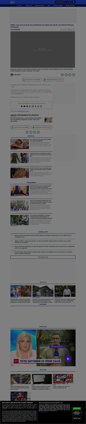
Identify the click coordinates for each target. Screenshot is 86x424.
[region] (43, 412)
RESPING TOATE (77, 418)
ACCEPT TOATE (77, 408)
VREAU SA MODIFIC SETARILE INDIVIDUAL (77, 413)
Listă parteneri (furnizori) (43, 411)
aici (31, 416)
